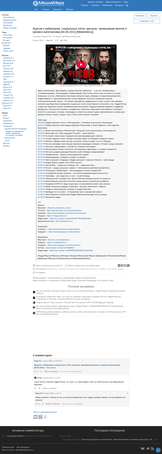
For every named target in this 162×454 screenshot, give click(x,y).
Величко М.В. (8, 63)
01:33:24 (41, 192)
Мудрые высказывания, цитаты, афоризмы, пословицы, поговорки (15, 133)
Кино (5, 115)
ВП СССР (7, 66)
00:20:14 (41, 141)
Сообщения (95, 5)
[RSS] (152, 449)
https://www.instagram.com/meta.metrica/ (63, 245)
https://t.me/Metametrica (56, 242)
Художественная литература (15, 129)
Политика (6, 43)
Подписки (84, 5)
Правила (153, 16)
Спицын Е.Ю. (8, 95)
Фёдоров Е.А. (8, 100)
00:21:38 (41, 144)
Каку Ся (49, 40)
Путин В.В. (7, 90)
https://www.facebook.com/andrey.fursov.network (66, 213)
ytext (100, 86)
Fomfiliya (102, 269)
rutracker (82, 280)
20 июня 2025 (65, 436)
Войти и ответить (52, 371)
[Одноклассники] (122, 265)
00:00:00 (41, 123)
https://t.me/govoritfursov (57, 216)
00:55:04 (41, 165)
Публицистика (9, 138)
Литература (7, 126)
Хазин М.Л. (7, 106)
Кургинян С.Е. (8, 77)
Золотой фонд (8, 17)
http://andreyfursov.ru (64, 221)
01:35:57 (41, 197)
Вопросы (70, 9)
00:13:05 (41, 136)
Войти (126, 2)
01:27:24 (41, 186)
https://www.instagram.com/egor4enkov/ (65, 232)
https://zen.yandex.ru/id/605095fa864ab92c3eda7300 (71, 250)
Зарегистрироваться (113, 2)
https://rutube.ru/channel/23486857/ (60, 248)
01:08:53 (41, 178)
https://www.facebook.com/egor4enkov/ (64, 229)
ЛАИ (5, 79)
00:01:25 (41, 131)
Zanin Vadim (112, 269)
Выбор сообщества (72, 36)
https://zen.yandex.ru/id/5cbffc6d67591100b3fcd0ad (70, 218)
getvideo (74, 86)
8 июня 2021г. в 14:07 (51, 378)
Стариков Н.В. (8, 98)
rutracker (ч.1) (45, 280)
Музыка (6, 118)
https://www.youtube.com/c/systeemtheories (64, 210)
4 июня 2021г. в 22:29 (51, 361)
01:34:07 (41, 194)
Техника (6, 46)
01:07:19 (41, 176)
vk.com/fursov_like (105, 280)
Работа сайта (8, 51)
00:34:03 (41, 152)
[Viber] (128, 265)
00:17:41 (41, 139)
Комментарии (107, 5)
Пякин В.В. (7, 92)
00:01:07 (41, 125)
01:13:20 (41, 181)
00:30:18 (41, 149)
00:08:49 (41, 133)
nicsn (56, 269)
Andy (76, 269)
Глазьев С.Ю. (8, 69)
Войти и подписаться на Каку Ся (49, 265)
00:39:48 (41, 157)
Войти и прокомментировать (45, 412)
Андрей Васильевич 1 (88, 269)
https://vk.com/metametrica (58, 240)
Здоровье (7, 48)
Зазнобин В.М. (8, 74)
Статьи (7, 140)
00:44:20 (41, 160)
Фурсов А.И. (8, 103)
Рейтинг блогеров (9, 28)
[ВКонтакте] (119, 265)
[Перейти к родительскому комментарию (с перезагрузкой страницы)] (127, 393)
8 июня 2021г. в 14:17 (52, 393)
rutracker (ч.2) (57, 280)
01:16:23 (41, 184)
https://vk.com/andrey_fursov (59, 208)
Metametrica (51, 368)
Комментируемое (9, 20)
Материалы (119, 5)
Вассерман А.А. (9, 61)
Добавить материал (95, 2)
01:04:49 (41, 173)
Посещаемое (8, 23)
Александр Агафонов (16, 436)
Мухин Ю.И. (7, 87)
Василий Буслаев (66, 269)
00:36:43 (41, 154)
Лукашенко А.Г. (9, 82)
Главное (45, 9)
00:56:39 (41, 168)
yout (88, 86)
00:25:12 (41, 146)
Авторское (57, 9)
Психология (7, 35)
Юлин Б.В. (7, 108)
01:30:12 (41, 189)
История (6, 40)
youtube (67, 280)
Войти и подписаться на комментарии (84, 265)
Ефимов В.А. (8, 71)
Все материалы (23, 447)
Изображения (8, 123)
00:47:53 (41, 162)
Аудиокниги (7, 121)
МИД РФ (6, 84)
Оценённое (7, 25)
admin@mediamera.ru (25, 450)
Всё (36, 9)
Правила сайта (8, 447)
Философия (7, 38)
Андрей (121, 269)
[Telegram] (125, 265)
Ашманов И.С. (8, 58)
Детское (6, 143)
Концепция (140, 16)
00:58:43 (41, 170)
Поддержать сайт (147, 21)
